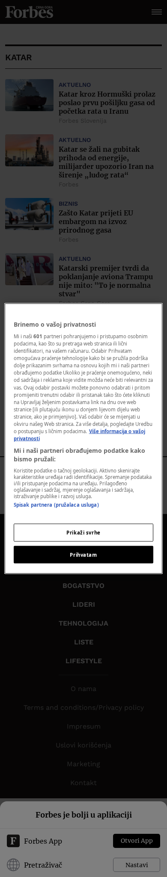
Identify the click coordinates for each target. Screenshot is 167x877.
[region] (83, 438)
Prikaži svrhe (83, 532)
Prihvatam (83, 554)
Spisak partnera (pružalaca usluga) (56, 505)
